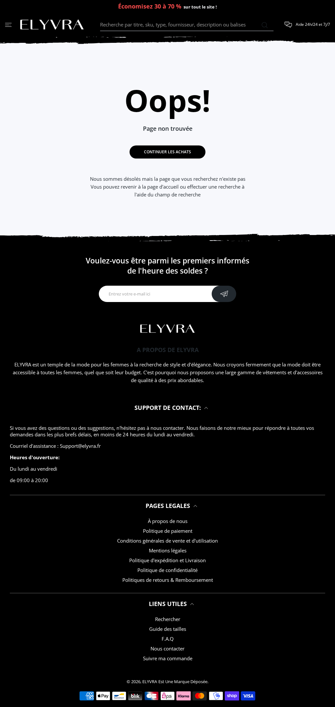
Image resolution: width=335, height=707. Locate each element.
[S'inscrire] (224, 294)
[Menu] (8, 25)
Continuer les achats (167, 152)
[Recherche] (264, 25)
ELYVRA (149, 681)
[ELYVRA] (52, 24)
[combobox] (186, 25)
